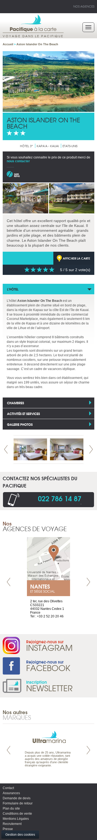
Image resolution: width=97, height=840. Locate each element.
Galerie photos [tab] (20, 424)
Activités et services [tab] (23, 413)
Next (91, 449)
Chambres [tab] (15, 402)
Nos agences (83, 6)
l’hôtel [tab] (12, 289)
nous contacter (18, 161)
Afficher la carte (76, 258)
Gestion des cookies (20, 834)
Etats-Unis (70, 146)
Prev (6, 449)
